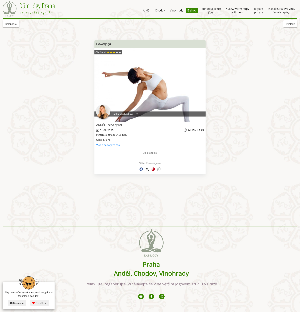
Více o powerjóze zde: (108, 145)
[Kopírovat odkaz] (159, 169)
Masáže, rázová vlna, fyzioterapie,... (281, 10)
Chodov (160, 10)
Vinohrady (176, 10)
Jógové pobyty (258, 10)
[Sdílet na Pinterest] (153, 169)
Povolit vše (41, 303)
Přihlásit (290, 24)
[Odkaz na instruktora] (136, 114)
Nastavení (18, 303)
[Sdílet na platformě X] (147, 169)
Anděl (146, 10)
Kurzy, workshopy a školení (237, 10)
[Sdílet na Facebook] (141, 169)
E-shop (192, 10)
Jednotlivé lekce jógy (211, 10)
